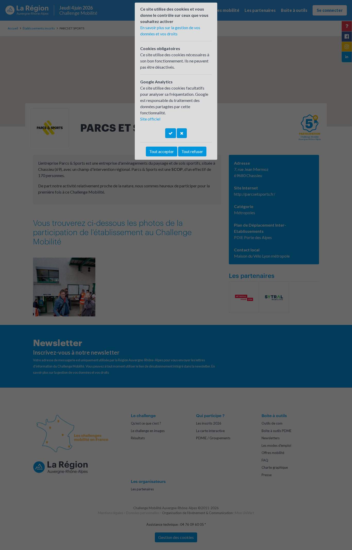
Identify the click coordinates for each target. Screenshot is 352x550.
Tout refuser (192, 151)
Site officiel (150, 118)
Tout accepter (161, 151)
